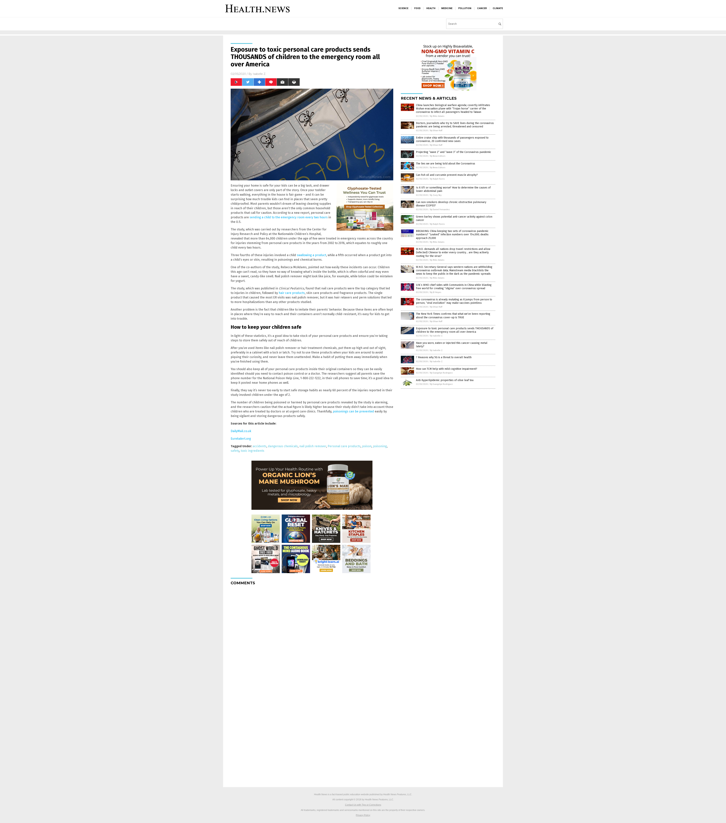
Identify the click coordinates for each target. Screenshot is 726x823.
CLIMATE (498, 8)
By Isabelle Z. (436, 336)
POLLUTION (464, 8)
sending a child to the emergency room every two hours (289, 217)
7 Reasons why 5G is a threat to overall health (444, 357)
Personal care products (344, 446)
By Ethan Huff (436, 130)
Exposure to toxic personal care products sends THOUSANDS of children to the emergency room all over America (454, 330)
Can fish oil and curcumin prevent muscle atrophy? (447, 175)
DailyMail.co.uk (241, 431)
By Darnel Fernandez (440, 209)
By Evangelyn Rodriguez (441, 373)
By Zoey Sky (435, 195)
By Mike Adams (437, 116)
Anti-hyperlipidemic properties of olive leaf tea (444, 380)
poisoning (380, 446)
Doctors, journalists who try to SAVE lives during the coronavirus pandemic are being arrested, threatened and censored (455, 125)
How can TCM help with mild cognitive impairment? (446, 368)
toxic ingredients (252, 451)
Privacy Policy (363, 815)
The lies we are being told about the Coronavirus (445, 163)
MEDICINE (446, 8)
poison (367, 446)
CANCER (482, 8)
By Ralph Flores (437, 179)
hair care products (292, 293)
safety (235, 451)
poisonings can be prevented (353, 411)
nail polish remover (312, 446)
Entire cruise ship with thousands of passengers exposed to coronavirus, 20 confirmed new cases (452, 139)
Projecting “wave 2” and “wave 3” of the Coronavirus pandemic (453, 152)
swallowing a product (311, 255)
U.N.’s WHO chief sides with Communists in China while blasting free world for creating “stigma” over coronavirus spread (454, 286)
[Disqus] (312, 635)
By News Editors (437, 156)
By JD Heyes (435, 292)
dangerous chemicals (283, 446)
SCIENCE (403, 8)
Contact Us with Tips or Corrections (363, 805)
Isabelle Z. (259, 74)
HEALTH (430, 8)
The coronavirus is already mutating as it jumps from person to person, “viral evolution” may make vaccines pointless (454, 301)
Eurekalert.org (241, 438)
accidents (259, 446)
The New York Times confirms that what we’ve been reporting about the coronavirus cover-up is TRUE (453, 315)
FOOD (417, 8)
